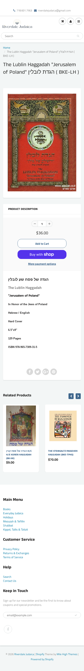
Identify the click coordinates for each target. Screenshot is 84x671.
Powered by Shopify (42, 659)
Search (7, 577)
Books (7, 509)
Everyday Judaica (13, 513)
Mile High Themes (67, 654)
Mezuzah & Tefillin (14, 521)
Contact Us (9, 581)
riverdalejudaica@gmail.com (54, 10)
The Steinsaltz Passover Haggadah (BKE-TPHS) (62, 452)
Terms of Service (13, 557)
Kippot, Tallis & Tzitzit (15, 529)
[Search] (78, 36)
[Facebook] (8, 629)
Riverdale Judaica (24, 654)
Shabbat (8, 525)
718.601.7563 (24, 10)
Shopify (40, 654)
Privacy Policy (11, 549)
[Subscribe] (75, 615)
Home (6, 47)
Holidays (8, 517)
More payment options (42, 264)
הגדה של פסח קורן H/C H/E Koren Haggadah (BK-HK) (19, 454)
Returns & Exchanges (16, 553)
